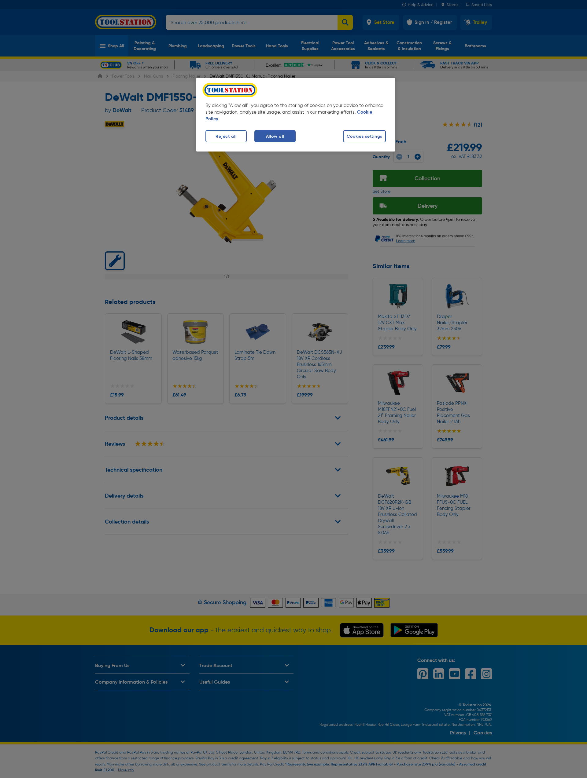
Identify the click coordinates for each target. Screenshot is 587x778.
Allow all (275, 136)
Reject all (226, 136)
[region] (295, 115)
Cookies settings (364, 136)
